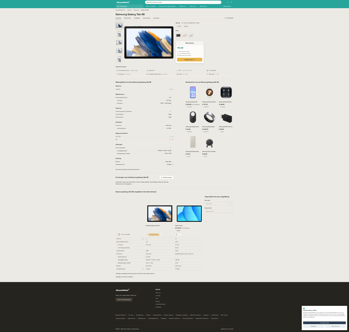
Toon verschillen (125, 234)
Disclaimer (158, 307)
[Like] (197, 87)
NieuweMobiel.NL (120, 10)
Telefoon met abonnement (167, 6)
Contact (158, 295)
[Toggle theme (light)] (228, 2)
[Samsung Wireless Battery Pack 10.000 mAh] (193, 142)
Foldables (163, 318)
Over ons (158, 292)
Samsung (136, 10)
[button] (228, 6)
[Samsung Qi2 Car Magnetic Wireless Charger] (209, 142)
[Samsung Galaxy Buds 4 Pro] (226, 92)
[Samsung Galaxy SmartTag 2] (193, 117)
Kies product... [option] (210, 211)
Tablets (129, 10)
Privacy (158, 301)
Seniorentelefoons (188, 318)
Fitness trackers (168, 315)
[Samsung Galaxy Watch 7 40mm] (209, 92)
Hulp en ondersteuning (124, 299)
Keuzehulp (203, 6)
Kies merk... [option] (209, 203)
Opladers (206, 315)
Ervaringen (156, 18)
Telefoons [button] (182, 6)
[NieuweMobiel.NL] (123, 2)
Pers (157, 298)
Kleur (177, 30)
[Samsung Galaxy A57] (193, 92)
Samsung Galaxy (120, 318)
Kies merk (207, 200)
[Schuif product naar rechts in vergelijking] (160, 234)
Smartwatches (157, 315)
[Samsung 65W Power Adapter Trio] (226, 117)
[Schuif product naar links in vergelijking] (179, 234)
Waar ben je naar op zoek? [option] (154, 2)
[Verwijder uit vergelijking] (147, 234)
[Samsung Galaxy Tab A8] (160, 209)
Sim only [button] (192, 6)
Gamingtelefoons (153, 318)
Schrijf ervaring (167, 177)
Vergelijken (137, 18)
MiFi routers (224, 315)
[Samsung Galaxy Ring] (209, 117)
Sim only (131, 315)
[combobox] (183, 2)
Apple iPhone (131, 318)
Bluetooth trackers (195, 315)
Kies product (208, 208)
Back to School (151, 6)
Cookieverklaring (160, 304)
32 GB (178, 26)
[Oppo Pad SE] (189, 209)
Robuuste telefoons (174, 318)
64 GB (185, 26)
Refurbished (127, 18)
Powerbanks (214, 315)
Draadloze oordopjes (182, 315)
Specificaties (146, 18)
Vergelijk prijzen (188, 59)
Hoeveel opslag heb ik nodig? (191, 23)
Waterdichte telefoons (202, 318)
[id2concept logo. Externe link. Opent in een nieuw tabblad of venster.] (304, 308)
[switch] (118, 234)
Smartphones (140, 315)
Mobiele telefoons (121, 315)
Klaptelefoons (142, 318)
